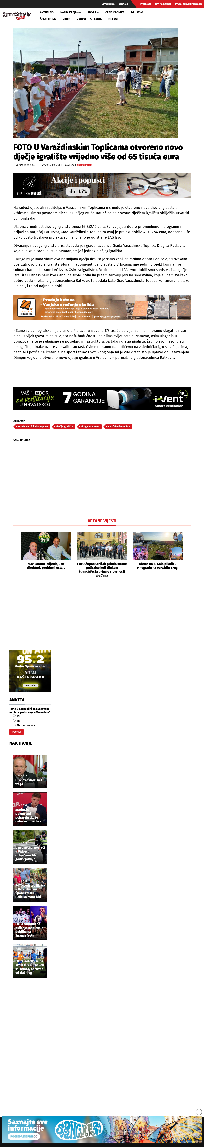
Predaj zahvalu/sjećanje (188, 4)
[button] (16, 554)
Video (66, 19)
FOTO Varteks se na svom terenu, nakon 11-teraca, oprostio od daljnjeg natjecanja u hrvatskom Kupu (29, 967)
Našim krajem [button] (69, 12)
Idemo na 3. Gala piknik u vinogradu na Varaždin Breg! (157, 566)
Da (18, 715)
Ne (18, 720)
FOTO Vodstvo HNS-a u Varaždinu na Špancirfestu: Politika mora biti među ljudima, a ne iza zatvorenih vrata (30, 891)
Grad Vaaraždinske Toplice (33, 426)
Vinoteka (123, 4)
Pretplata (145, 4)
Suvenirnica (108, 4)
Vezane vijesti (102, 521)
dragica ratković (90, 426)
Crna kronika (114, 12)
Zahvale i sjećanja (89, 19)
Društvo (137, 12)
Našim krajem (84, 165)
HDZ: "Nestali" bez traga (28, 782)
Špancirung (48, 19)
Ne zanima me (25, 725)
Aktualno (47, 12)
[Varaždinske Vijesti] (17, 15)
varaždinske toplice (119, 426)
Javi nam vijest (163, 4)
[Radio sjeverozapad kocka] (30, 671)
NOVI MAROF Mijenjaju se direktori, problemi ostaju (46, 566)
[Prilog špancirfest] (102, 1129)
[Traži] (165, 16)
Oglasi (113, 19)
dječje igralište (64, 426)
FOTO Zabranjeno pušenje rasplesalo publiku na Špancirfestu (29, 929)
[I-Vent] (102, 398)
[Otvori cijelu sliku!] (95, 82)
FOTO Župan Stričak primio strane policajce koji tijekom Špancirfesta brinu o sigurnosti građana (102, 569)
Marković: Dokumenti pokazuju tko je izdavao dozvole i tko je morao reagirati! (28, 816)
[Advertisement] (102, 618)
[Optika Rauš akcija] (102, 185)
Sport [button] (92, 12)
